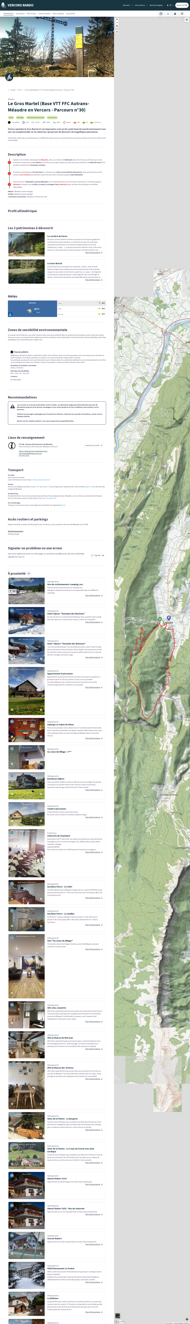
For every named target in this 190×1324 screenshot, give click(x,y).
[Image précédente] (12, 620)
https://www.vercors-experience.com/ (33, 451)
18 (28, 742)
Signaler (98, 555)
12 (34, 739)
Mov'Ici (62, 505)
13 (36, 739)
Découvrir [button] (126, 5)
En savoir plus (16, 379)
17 (25, 742)
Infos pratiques (58, 13)
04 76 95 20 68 (24, 456)
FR (170, 5)
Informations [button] (140, 5)
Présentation (9, 13)
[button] (117, 26)
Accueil (13, 90)
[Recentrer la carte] (117, 31)
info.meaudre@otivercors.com (30, 453)
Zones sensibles (44, 13)
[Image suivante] (41, 620)
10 (33, 631)
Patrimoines (31, 13)
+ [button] (117, 19)
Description (20, 13)
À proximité (70, 13)
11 (35, 631)
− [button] (117, 22)
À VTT (20, 90)
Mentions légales (156, 5)
